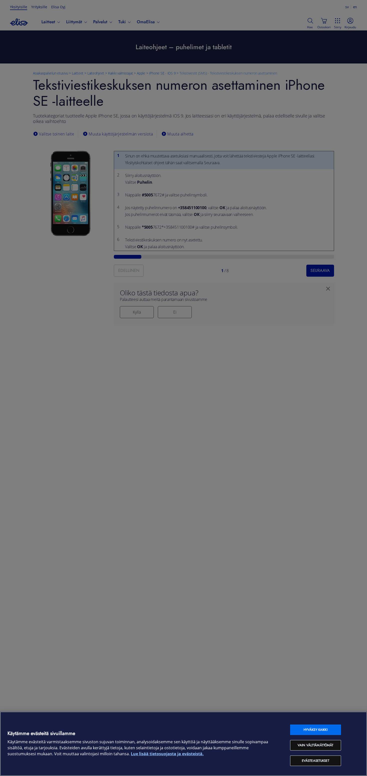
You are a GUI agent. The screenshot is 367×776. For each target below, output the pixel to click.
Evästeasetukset (315, 760)
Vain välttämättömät (315, 745)
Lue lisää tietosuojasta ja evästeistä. (167, 754)
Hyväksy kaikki (316, 729)
